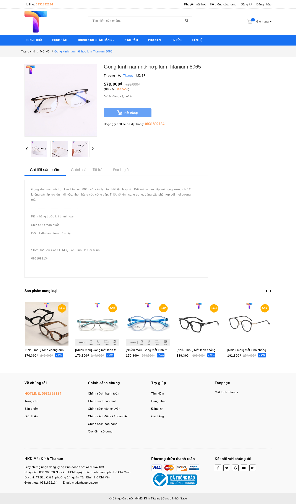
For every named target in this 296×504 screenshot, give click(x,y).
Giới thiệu (31, 416)
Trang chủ (31, 401)
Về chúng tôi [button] (35, 383)
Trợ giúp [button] (158, 383)
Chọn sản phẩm (42, 322)
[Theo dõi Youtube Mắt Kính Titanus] (244, 468)
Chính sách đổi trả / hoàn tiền (108, 416)
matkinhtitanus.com (85, 482)
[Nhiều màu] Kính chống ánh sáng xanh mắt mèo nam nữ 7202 (67, 350)
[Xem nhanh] (61, 322)
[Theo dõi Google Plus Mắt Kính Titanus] (235, 468)
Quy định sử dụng (100, 431)
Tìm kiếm (157, 393)
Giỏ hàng (157, 416)
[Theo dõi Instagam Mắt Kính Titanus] (252, 468)
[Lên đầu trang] (288, 483)
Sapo (183, 498)
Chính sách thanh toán (103, 393)
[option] (40, 150)
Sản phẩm (31, 408)
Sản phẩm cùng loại (40, 291)
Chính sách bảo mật (102, 401)
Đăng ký (246, 4)
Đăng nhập (264, 4)
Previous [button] (26, 149)
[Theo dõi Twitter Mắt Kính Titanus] (226, 468)
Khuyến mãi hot (195, 4)
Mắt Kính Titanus (226, 392)
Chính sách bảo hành (102, 424)
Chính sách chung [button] (104, 383)
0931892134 (44, 4)
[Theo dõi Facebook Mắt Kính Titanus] (218, 468)
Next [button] (93, 149)
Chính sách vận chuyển (104, 408)
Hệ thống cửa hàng (223, 4)
